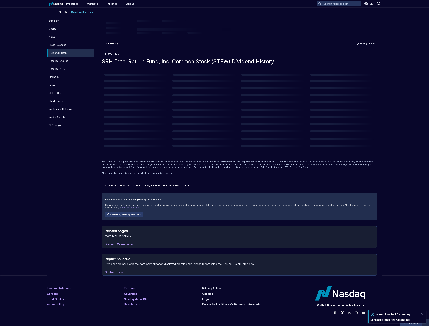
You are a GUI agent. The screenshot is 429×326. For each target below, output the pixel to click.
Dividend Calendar (285, 161)
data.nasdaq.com (130, 207)
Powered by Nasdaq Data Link (124, 214)
